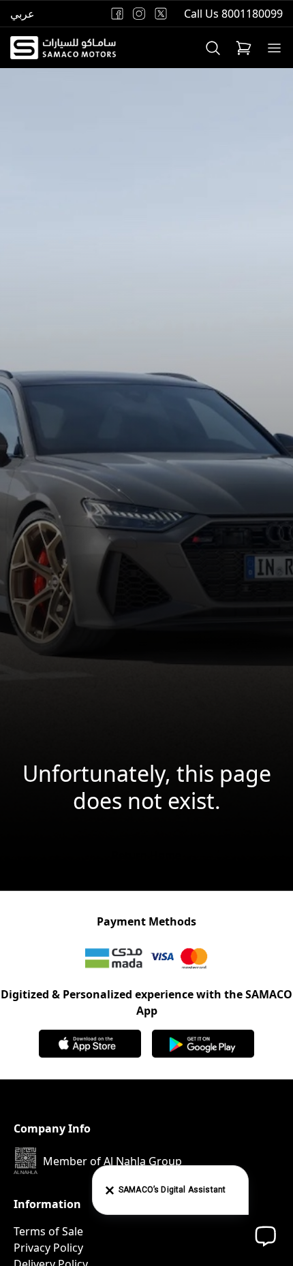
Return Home (146, 855)
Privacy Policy (48, 1247)
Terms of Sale (48, 1231)
